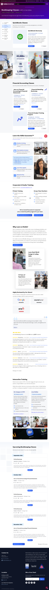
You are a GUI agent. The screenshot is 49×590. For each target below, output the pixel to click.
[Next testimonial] (46, 317)
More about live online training (37, 412)
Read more (30, 44)
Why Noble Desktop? (18, 245)
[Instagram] (34, 583)
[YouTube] (29, 583)
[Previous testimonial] (44, 317)
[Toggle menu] (47, 4)
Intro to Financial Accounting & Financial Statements (38, 337)
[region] (30, 323)
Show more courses (18, 544)
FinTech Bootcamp (18, 459)
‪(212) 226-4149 (39, 215)
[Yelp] (26, 583)
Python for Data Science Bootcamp (41, 364)
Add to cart (30, 470)
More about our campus (18, 413)
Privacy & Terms (12, 588)
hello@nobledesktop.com (7, 560)
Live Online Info (5, 584)
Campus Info (5, 580)
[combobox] (30, 4)
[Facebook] (32, 583)
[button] (46, 587)
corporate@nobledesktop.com (26, 187)
